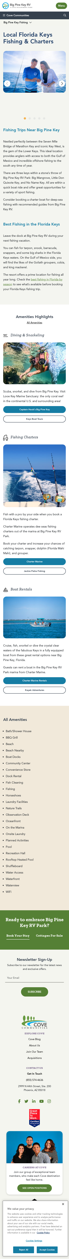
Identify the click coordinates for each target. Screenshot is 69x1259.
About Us (34, 1045)
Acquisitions (34, 1058)
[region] (35, 1228)
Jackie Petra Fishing (34, 571)
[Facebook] (19, 1101)
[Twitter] (26, 1101)
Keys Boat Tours (34, 419)
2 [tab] (29, 118)
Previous (7, 83)
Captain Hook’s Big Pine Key (34, 409)
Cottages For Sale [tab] (49, 935)
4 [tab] (39, 118)
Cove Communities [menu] (18, 15)
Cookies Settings (34, 1240)
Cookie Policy (43, 1232)
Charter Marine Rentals (34, 680)
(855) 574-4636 (34, 1080)
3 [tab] (34, 118)
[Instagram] (49, 1101)
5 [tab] (44, 118)
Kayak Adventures (34, 690)
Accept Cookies (47, 1249)
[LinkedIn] (33, 1101)
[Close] (63, 1204)
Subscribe (34, 991)
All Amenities (34, 322)
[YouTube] (41, 1101)
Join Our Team (34, 1051)
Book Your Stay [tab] (18, 935)
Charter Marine (35, 561)
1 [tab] (24, 118)
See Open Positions (34, 1188)
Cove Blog (34, 1039)
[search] (65, 15)
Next (62, 83)
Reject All (23, 1249)
